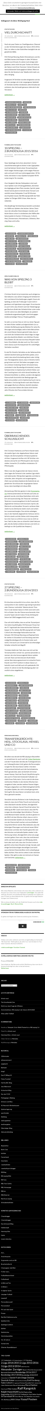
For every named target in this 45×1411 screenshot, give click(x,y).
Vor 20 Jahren (5, 1340)
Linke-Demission (34, 759)
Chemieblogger (6, 1220)
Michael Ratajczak (24, 117)
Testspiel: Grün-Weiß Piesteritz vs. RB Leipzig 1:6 (23, 1027)
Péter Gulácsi (23, 120)
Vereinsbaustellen (7, 1336)
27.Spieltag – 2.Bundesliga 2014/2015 (21, 589)
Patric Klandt (24, 251)
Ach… (3, 1253)
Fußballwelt (5, 1279)
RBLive (3, 1191)
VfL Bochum (10, 420)
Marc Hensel (10, 867)
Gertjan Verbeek (11, 412)
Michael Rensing (11, 120)
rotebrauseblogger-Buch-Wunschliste (22, 903)
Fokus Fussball (6, 1079)
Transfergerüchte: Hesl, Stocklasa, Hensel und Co (21, 741)
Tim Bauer (32, 870)
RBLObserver (5, 1195)
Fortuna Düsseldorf (26, 1383)
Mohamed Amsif (24, 705)
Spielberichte (5, 1321)
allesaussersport (6, 1060)
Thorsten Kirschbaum (13, 130)
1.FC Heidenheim (23, 402)
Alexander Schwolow (13, 102)
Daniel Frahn (15, 1378)
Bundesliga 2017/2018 (11, 1375)
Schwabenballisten (7, 1202)
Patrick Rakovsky (12, 253)
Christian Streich (11, 407)
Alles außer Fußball (7, 1013)
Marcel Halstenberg (19, 1385)
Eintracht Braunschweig (21, 1380)
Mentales (15, 1039)
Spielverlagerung (6, 1109)
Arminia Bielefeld (23, 405)
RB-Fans (3, 1180)
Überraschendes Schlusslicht (17, 437)
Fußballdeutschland (12, 145)
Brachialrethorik (6, 1264)
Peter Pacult (10, 870)
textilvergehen (5, 1124)
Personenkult (5, 1306)
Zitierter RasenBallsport (9, 1347)
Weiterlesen (5, 968)
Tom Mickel (10, 723)
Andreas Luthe (11, 104)
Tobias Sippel (27, 261)
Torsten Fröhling (12, 417)
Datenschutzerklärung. (26, 8)
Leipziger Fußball (6, 1294)
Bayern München (28, 1370)
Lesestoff (4, 1298)
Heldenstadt (5, 1228)
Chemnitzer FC (5, 1378)
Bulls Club (4, 1149)
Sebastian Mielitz (11, 127)
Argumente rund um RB (8, 1260)
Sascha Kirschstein (28, 718)
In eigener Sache (6, 1290)
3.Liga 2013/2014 (11, 1366)
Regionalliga (28, 1392)
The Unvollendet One (8, 1002)
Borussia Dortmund (8, 1372)
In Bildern (4, 1287)
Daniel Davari (33, 236)
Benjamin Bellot (11, 541)
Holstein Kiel (38, 1383)
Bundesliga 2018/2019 (29, 1375)
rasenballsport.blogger (8, 1168)
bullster (3, 1153)
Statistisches (9, 29)
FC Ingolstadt (16, 1383)
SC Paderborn (20, 415)
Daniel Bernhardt (12, 544)
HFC (33, 1383)
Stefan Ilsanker (37, 1394)
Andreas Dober (11, 865)
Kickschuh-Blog (6, 1090)
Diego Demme (27, 1377)
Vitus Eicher (27, 130)
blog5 (3, 1071)
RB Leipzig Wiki (6, 1176)
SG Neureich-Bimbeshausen (10, 1105)
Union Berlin (25, 417)
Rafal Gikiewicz (11, 122)
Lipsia (3, 1235)
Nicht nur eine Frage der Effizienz (12, 1006)
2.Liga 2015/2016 (10, 233)
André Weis (27, 102)
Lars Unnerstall (11, 243)
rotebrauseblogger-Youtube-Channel (13, 947)
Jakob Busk (22, 109)
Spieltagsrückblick (11, 276)
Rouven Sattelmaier (12, 718)
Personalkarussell (11, 735)
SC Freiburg (10, 415)
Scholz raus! (5, 998)
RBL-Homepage (6, 1187)
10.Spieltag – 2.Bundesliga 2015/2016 (21, 149)
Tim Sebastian (28, 1396)
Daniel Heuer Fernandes (13, 107)
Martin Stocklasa (23, 867)
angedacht (4, 1064)
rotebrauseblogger (23, 36)
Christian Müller (24, 865)
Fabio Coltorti (11, 109)
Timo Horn (22, 720)
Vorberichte (5, 1343)
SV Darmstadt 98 (7, 1396)
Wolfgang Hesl (11, 132)
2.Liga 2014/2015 (10, 539)
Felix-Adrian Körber (12, 693)
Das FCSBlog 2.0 (6, 1075)
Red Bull (21, 1392)
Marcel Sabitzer (31, 1385)
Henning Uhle (5, 1035)
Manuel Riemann (11, 115)
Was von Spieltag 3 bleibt (18, 281)
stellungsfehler (6, 1120)
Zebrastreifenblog (7, 1132)
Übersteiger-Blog (6, 1128)
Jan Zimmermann (11, 112)
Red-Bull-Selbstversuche (9, 1317)
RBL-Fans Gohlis (6, 1183)
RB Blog (3, 1172)
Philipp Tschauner (26, 561)
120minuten (5, 1056)
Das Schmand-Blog (7, 1224)
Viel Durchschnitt (18, 32)
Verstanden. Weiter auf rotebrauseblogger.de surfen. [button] (23, 11)
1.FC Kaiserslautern (17, 1360)
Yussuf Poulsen (29, 1399)
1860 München (35, 402)
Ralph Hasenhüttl (10, 1391)
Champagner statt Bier (8, 1268)
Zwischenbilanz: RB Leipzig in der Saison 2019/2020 (18, 1010)
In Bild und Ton (6, 1283)
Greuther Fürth (25, 412)
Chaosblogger (5, 1216)
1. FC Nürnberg (10, 402)
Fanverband (5, 1157)
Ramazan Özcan (24, 564)
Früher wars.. (5, 1272)
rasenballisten (5, 1165)
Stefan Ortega (25, 127)
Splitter (3, 1328)
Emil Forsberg (33, 1380)
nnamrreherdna (6, 1239)
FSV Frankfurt (23, 410)
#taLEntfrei (4, 1146)
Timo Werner (19, 1396)
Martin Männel (24, 554)
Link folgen (30, 892)
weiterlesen (9, 95)
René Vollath (10, 125)
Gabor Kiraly (26, 693)
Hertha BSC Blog (6, 1083)
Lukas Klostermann (7, 1385)
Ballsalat (4, 1067)
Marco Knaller (24, 115)
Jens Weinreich (6, 1086)
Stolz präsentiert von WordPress (10, 1408)
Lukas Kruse (23, 112)
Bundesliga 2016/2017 (26, 1372)
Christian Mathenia (26, 541)
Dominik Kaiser (8, 1380)
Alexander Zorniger (11, 1369)
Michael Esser (10, 556)
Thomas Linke (21, 870)
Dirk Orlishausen (29, 107)
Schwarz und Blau (7, 1102)
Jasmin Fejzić (24, 549)
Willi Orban (15, 1399)
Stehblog (4, 1117)
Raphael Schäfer (24, 122)
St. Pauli (29, 1394)
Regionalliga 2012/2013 (9, 1394)
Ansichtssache (5, 1256)
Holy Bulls (4, 1161)
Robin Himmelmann (24, 125)
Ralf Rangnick (27, 1388)
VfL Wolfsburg (6, 1399)
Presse (3, 1313)
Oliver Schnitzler (12, 559)
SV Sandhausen (33, 415)
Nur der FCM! (5, 1094)
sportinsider (5, 1113)
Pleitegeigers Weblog (8, 1098)
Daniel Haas (22, 104)
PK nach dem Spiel (7, 1309)
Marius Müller (10, 117)
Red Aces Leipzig (6, 1199)
